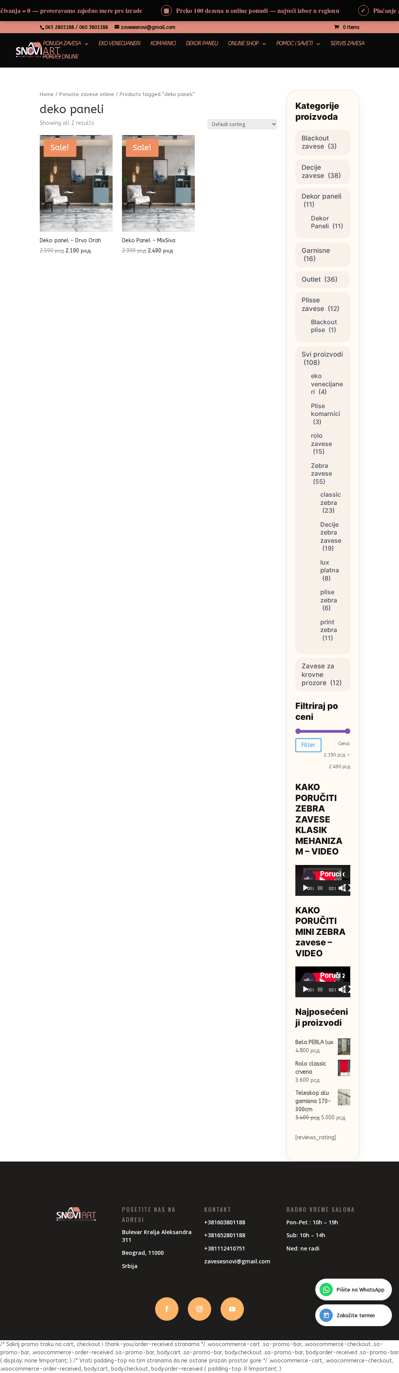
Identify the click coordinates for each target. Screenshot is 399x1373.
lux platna (329, 566)
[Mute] (342, 888)
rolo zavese (321, 440)
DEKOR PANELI (202, 44)
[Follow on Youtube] (232, 1309)
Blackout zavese (315, 142)
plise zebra (328, 596)
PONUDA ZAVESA (62, 44)
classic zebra (330, 498)
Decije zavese (313, 171)
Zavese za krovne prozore (318, 674)
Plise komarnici (325, 410)
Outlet (311, 279)
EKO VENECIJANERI (119, 44)
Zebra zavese (321, 470)
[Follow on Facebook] (166, 1309)
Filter (308, 745)
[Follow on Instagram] (199, 1309)
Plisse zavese (313, 304)
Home (47, 94)
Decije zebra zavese (330, 532)
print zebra (328, 626)
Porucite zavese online (86, 94)
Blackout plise (324, 326)
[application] (322, 880)
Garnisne (316, 250)
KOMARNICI (163, 44)
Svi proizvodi (322, 354)
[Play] (305, 888)
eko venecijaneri (327, 384)
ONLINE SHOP (243, 44)
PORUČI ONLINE (60, 57)
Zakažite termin (356, 1315)
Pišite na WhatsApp (361, 1290)
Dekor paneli (321, 196)
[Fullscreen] (347, 888)
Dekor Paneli (320, 222)
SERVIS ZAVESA (347, 44)
